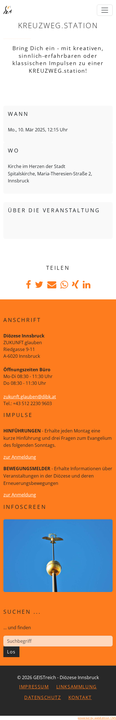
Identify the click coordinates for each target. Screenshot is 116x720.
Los (11, 652)
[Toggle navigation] (105, 10)
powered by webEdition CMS (97, 718)
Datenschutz (42, 697)
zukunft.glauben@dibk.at (29, 397)
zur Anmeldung (19, 457)
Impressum (34, 687)
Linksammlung (76, 687)
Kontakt (80, 697)
